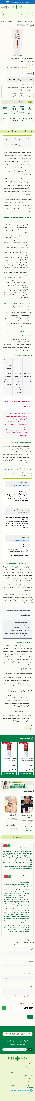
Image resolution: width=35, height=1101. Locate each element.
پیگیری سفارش (29, 1082)
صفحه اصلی (31, 21)
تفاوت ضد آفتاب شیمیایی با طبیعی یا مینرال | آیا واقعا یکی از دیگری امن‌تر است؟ (11, 824)
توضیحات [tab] (29, 131)
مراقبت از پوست (23, 21)
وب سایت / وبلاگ (28, 974)
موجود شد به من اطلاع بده (19, 79)
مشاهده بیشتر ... (28, 830)
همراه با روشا (29, 1067)
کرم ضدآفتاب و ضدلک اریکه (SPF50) (20, 485)
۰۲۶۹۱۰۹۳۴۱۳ (29, 1088)
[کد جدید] (4, 1008)
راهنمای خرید (29, 1064)
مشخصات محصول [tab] (19, 131)
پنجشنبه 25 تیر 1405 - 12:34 (26, 848)
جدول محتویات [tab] (7, 131)
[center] (3, 14)
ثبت (30, 1049)
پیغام (31, 986)
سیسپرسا (28, 65)
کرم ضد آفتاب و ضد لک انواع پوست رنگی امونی (10, 759)
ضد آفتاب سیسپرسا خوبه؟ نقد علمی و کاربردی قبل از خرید (28, 826)
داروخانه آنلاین (28, 646)
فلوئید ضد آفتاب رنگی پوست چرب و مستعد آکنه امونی (27, 759)
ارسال (30, 1017)
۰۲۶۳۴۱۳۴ (13, 1086)
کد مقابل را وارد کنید (27, 1004)
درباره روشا (30, 1070)
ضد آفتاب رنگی (28, 476)
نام (32, 949)
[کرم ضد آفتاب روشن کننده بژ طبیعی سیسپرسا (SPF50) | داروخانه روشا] (17, 1058)
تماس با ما (30, 1079)
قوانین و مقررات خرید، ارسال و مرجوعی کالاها (22, 1073)
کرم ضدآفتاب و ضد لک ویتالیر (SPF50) (19, 540)
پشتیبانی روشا (29, 1076)
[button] (2, 758)
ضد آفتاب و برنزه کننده (13, 21)
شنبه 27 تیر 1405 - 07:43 (23, 879)
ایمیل (31, 961)
